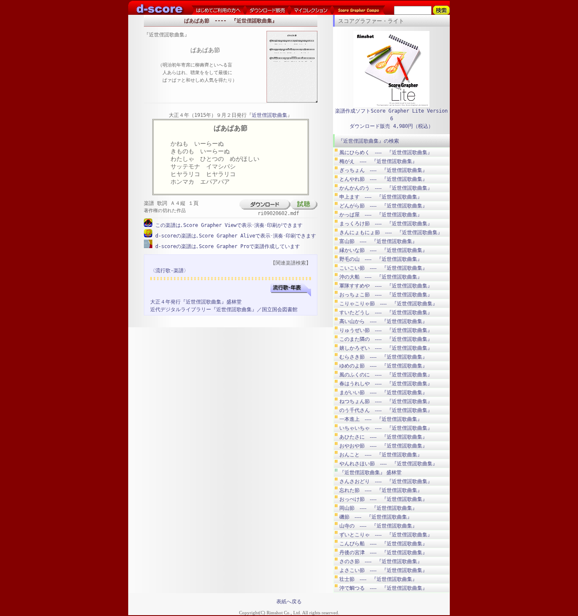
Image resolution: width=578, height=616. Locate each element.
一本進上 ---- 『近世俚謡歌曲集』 (380, 419)
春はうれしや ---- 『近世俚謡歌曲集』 (385, 384)
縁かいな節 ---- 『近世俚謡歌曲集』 (383, 250)
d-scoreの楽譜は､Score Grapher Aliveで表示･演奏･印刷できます (234, 236)
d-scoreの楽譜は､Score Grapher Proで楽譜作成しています (226, 246)
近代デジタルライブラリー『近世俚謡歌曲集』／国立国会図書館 (223, 309)
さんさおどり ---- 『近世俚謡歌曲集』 (385, 481)
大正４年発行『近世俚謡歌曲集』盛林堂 (196, 302)
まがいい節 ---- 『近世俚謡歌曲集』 (383, 392)
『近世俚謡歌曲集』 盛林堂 (370, 472)
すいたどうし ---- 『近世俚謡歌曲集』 (385, 312)
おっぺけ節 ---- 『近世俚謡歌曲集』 (383, 499)
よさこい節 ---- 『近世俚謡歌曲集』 (383, 570)
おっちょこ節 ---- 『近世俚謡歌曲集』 (385, 295)
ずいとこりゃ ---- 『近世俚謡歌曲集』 (385, 535)
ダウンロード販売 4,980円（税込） (391, 126)
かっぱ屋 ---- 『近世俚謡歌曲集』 (380, 215)
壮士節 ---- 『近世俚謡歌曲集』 (378, 579)
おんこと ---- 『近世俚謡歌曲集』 (380, 455)
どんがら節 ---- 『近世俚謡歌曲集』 (383, 206)
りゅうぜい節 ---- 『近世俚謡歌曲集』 (385, 330)
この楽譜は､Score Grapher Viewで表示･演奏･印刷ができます (227, 225)
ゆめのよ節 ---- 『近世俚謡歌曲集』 (383, 366)
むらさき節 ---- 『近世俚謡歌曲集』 (383, 357)
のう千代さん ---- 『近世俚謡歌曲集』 (385, 410)
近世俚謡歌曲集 (269, 115)
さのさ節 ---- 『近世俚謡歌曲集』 (380, 561)
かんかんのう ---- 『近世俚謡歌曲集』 (385, 188)
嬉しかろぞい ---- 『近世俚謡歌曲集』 (385, 348)
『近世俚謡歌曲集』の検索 (368, 141)
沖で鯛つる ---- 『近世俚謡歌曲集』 (383, 588)
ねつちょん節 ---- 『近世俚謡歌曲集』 (385, 401)
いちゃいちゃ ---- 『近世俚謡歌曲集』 (385, 428)
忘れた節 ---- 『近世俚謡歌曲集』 (380, 490)
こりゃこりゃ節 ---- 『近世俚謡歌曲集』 (388, 304)
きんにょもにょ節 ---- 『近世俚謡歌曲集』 (391, 232)
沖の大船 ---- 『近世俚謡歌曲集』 (380, 277)
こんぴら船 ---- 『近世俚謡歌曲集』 (383, 544)
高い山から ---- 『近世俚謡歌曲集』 (383, 321)
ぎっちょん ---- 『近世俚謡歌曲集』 (383, 170)
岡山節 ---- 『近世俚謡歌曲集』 (378, 508)
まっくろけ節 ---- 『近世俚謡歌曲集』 (385, 224)
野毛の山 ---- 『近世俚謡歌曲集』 (380, 259)
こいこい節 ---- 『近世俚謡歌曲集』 (383, 268)
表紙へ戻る (289, 602)
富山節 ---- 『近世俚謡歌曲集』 (378, 241)
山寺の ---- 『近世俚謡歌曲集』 (378, 526)
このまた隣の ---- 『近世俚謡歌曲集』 (385, 339)
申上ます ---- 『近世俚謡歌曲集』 (380, 197)
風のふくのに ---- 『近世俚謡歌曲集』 (385, 375)
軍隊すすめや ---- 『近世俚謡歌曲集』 (385, 286)
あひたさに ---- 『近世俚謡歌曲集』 (383, 437)
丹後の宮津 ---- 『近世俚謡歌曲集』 (383, 552)
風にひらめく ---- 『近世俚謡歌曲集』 (385, 152)
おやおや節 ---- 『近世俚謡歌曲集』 (383, 446)
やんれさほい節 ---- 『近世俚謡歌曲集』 (388, 464)
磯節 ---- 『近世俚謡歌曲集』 (375, 517)
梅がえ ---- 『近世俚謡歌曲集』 (378, 161)
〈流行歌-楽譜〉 (169, 270)
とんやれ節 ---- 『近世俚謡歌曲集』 (383, 179)
